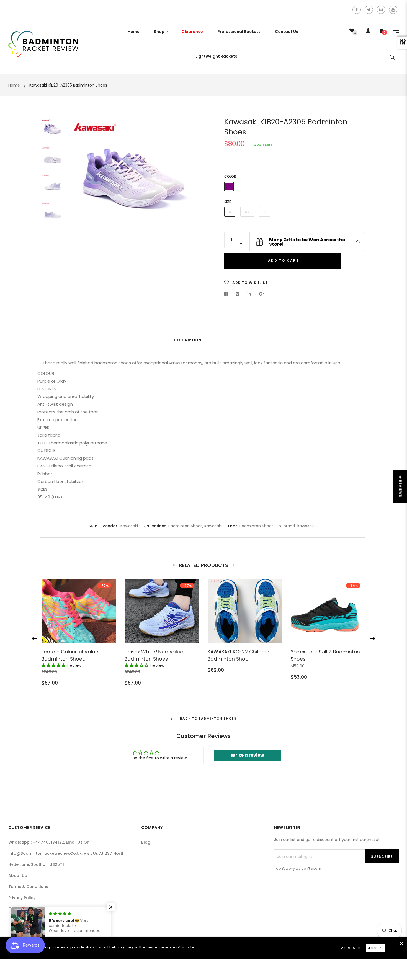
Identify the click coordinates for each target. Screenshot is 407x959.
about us (17, 875)
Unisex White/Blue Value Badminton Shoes (154, 655)
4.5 (247, 212)
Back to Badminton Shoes (207, 718)
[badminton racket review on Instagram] (381, 10)
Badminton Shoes (185, 526)
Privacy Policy (21, 898)
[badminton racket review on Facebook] (356, 10)
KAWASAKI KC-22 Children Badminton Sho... (239, 655)
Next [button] (191, 183)
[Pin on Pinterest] (261, 293)
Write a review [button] (247, 755)
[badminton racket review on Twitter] (369, 10)
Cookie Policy (21, 909)
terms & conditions (28, 886)
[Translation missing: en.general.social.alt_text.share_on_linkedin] (249, 293)
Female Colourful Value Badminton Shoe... (70, 655)
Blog (145, 842)
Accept (375, 948)
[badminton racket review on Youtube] (393, 10)
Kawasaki (129, 526)
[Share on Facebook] (227, 293)
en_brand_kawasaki (296, 526)
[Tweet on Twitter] (237, 293)
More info (350, 948)
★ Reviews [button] (400, 486)
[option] (134, 184)
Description (187, 340)
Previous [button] (77, 183)
